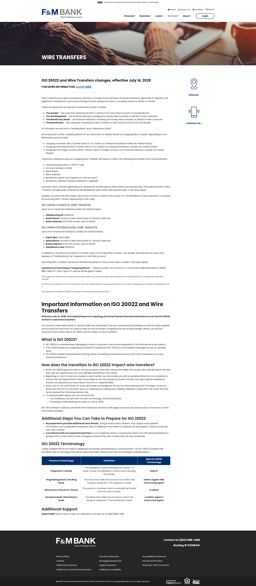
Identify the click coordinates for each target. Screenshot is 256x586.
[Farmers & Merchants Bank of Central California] (62, 13)
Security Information (152, 560)
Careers (60, 560)
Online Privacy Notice (66, 565)
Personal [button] (129, 15)
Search (211, 9)
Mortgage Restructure (110, 560)
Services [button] (172, 15)
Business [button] (145, 15)
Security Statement (109, 556)
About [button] (186, 15)
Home (173, 9)
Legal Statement (107, 565)
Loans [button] (158, 15)
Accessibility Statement (154, 556)
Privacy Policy (62, 556)
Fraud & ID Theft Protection (155, 565)
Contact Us (185, 9)
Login (205, 15)
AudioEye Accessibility (110, 569)
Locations (199, 9)
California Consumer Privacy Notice (73, 569)
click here (83, 87)
